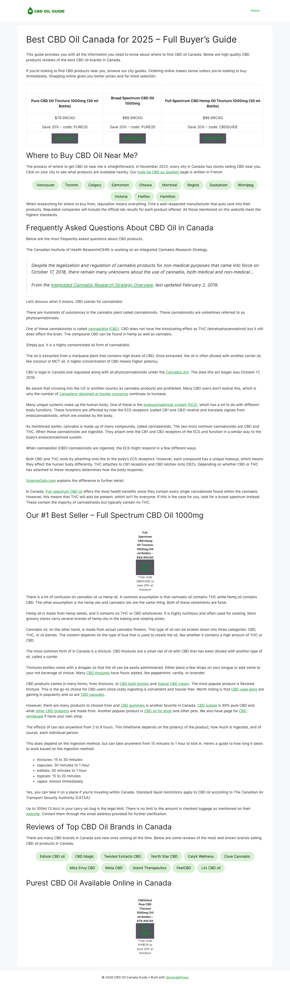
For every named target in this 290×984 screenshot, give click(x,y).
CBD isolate (207, 705)
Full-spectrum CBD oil (64, 491)
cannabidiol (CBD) (103, 329)
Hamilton (167, 196)
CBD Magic (84, 856)
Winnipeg (245, 185)
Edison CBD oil (52, 856)
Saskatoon (219, 185)
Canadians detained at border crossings (93, 394)
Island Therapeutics (149, 868)
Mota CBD (113, 868)
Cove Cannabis (237, 856)
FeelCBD (184, 868)
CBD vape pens (244, 689)
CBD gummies (133, 705)
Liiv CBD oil (211, 868)
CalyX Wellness (201, 856)
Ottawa (145, 185)
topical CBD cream (173, 684)
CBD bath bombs (134, 684)
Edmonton (120, 185)
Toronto (71, 185)
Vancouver (46, 185)
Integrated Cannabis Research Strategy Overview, (102, 285)
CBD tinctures (98, 673)
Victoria (121, 196)
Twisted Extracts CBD (122, 856)
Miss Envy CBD (82, 868)
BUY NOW (65, 138)
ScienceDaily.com (41, 480)
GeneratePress (177, 977)
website (33, 814)
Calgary (94, 185)
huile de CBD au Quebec (158, 172)
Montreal (169, 185)
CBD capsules (92, 694)
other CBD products (52, 711)
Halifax (144, 196)
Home (255, 11)
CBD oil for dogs (158, 711)
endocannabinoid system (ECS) (170, 405)
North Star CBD (164, 856)
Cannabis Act (177, 372)
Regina (193, 185)
